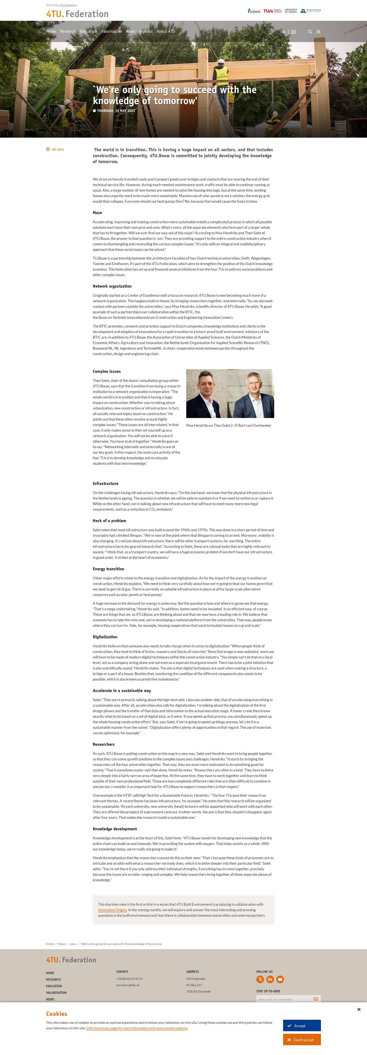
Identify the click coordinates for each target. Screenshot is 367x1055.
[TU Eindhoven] (272, 11)
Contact (122, 972)
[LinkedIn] (270, 979)
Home (51, 32)
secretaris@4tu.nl (127, 985)
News (130, 32)
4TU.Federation (68, 5)
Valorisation (111, 32)
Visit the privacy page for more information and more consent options (136, 1028)
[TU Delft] (254, 10)
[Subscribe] (316, 999)
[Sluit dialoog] (359, 1009)
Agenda (146, 32)
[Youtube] (280, 979)
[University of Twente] (291, 11)
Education (88, 32)
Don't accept (303, 1040)
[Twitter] (260, 979)
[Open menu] (318, 32)
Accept (299, 1026)
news (73, 944)
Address (192, 972)
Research (67, 32)
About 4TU (166, 32)
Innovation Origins (112, 910)
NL (284, 32)
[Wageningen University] (310, 11)
